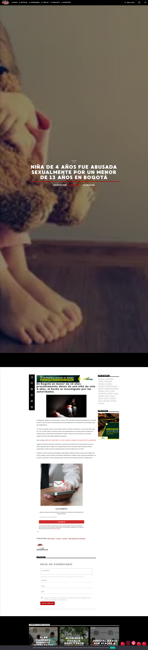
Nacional (101, 398)
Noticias (24, 2)
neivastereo (74, 186)
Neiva (107, 398)
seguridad (106, 403)
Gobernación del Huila (111, 390)
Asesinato (101, 381)
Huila (107, 393)
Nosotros (67, 2)
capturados (108, 383)
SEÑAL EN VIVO (130, 2)
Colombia (101, 386)
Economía (108, 386)
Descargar (57, 530)
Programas (35, 2)
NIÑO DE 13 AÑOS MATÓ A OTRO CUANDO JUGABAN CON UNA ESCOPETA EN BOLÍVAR (70, 442)
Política (106, 400)
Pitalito (112, 398)
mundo (116, 395)
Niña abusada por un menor (77, 540)
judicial (65, 540)
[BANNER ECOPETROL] (66, 380)
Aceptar (113, 647)
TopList (46, 2)
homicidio (101, 393)
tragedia (113, 403)
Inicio (15, 2)
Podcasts (56, 2)
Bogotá (59, 540)
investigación (103, 395)
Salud (100, 403)
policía (101, 400)
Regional (113, 400)
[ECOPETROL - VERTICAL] (108, 428)
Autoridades (109, 381)
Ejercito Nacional (111, 388)
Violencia (101, 405)
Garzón (101, 390)
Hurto (112, 393)
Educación (102, 388)
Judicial (74, 162)
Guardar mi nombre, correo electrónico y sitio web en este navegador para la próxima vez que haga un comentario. (67, 600)
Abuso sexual (51, 540)
